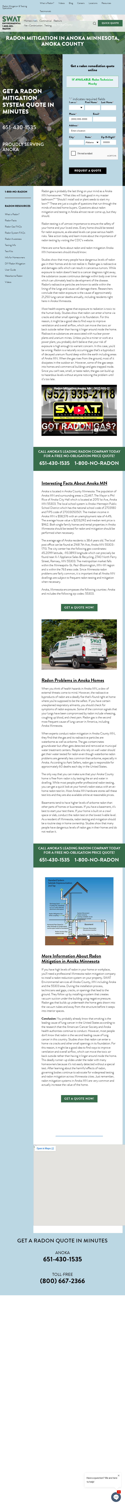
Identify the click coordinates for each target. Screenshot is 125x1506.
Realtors (58, 20)
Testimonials (45, 11)
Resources (106, 3)
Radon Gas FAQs (13, 226)
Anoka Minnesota (60, 301)
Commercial (45, 20)
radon (86, 371)
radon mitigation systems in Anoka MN (65, 1080)
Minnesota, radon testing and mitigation (84, 819)
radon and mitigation (91, 528)
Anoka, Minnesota (52, 589)
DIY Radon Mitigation (15, 263)
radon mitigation (79, 733)
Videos (61, 3)
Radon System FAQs (15, 233)
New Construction (33, 25)
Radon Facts (11, 220)
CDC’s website (84, 240)
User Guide (10, 270)
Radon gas (89, 717)
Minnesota (56, 725)
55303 (51, 504)
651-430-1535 (19, 127)
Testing (47, 25)
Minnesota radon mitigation (87, 973)
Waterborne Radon (13, 276)
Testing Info (10, 245)
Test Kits (9, 251)
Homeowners (30, 20)
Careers (80, 3)
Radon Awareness (13, 239)
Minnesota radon (97, 569)
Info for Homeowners (15, 257)
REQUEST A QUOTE (87, 171)
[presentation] (93, 153)
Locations (93, 3)
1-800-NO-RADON (8, 27)
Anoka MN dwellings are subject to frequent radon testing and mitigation (78, 575)
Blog (71, 3)
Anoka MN (51, 358)
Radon (45, 284)
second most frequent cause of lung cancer (76, 719)
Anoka (68, 540)
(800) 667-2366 (62, 1281)
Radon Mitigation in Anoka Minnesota (71, 958)
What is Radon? (47, 3)
